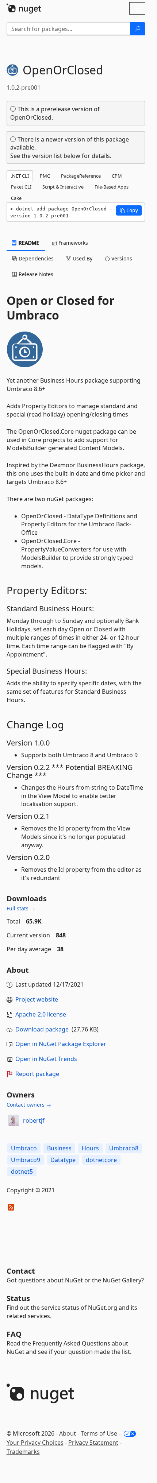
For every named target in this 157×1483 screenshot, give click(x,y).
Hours (90, 1148)
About (67, 1433)
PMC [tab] (45, 176)
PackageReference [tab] (81, 176)
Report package (37, 1074)
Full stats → (21, 908)
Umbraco (24, 1148)
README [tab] (28, 242)
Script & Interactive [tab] (63, 186)
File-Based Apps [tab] (112, 186)
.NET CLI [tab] (20, 176)
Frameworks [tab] (72, 242)
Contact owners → (29, 1104)
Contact (21, 1271)
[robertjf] (13, 1120)
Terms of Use (99, 1433)
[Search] (137, 28)
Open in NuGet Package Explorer (60, 1044)
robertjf (34, 1120)
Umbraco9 (25, 1160)
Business (59, 1148)
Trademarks (23, 1452)
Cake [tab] (16, 198)
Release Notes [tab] (35, 274)
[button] (129, 210)
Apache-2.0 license (40, 1014)
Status (18, 1298)
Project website (36, 999)
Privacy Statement (93, 1443)
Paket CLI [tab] (21, 186)
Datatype (63, 1160)
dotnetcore (101, 1160)
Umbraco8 (123, 1148)
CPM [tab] (117, 176)
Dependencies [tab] (35, 258)
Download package (42, 1029)
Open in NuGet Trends (46, 1059)
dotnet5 (22, 1172)
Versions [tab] (121, 258)
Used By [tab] (81, 258)
